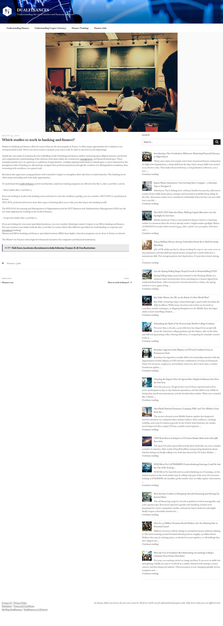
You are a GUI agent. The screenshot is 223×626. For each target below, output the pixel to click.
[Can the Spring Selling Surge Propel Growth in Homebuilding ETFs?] (147, 275)
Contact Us (7, 602)
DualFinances (33, 10)
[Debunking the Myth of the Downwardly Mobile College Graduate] (147, 327)
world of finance (26, 183)
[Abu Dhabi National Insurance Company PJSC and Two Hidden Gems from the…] (147, 412)
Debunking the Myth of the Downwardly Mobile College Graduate (184, 323)
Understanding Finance (18, 28)
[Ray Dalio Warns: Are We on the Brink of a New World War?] (147, 301)
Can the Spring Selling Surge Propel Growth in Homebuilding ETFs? (185, 271)
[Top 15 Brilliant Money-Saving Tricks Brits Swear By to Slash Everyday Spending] (147, 245)
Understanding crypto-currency (50, 28)
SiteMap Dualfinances (12, 609)
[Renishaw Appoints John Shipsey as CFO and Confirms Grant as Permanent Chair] (147, 353)
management (86, 159)
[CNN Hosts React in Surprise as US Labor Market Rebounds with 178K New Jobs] (147, 442)
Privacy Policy (20, 602)
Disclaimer (7, 606)
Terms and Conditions (24, 606)
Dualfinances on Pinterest (35, 609)
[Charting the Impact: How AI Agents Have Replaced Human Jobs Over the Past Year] (147, 383)
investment (7, 230)
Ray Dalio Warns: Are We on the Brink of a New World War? (181, 297)
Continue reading (150, 174)
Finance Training (80, 28)
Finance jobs (100, 28)
